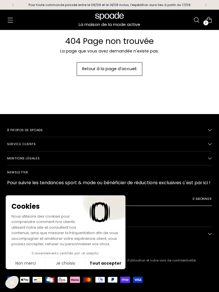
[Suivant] (206, 5)
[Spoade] (109, 16)
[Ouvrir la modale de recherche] (196, 20)
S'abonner (202, 198)
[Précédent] (13, 5)
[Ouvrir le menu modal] (10, 20)
